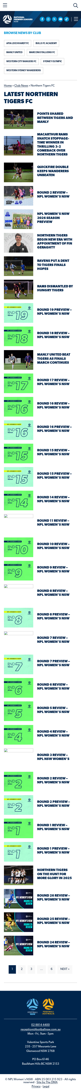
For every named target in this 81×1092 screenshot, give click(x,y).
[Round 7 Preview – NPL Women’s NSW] (18, 664)
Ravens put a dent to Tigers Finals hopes (53, 265)
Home (8, 85)
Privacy (36, 1086)
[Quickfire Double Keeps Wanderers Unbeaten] (18, 172)
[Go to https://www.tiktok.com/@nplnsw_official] (66, 19)
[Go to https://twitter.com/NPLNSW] (54, 19)
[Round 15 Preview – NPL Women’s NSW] (18, 477)
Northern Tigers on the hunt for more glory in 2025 (54, 874)
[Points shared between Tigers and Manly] (18, 119)
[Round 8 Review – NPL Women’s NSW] (18, 594)
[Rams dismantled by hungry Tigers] (18, 289)
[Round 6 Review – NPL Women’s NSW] (18, 687)
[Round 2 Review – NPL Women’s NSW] (18, 195)
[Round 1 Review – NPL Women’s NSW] (18, 828)
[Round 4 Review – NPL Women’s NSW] (18, 734)
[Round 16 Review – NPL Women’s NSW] (18, 406)
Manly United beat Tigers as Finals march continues (53, 358)
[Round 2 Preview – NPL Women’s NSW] (18, 805)
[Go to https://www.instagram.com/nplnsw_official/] (48, 19)
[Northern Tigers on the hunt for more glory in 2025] (18, 875)
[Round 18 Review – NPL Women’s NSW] (18, 336)
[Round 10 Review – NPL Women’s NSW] (18, 547)
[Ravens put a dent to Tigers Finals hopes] (18, 266)
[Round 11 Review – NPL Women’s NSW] (18, 524)
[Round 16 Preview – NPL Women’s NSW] (18, 430)
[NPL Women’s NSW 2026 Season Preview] (18, 219)
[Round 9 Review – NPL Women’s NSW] (18, 570)
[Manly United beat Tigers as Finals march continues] (18, 360)
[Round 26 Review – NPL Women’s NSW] (18, 898)
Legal (46, 1086)
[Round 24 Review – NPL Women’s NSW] (18, 945)
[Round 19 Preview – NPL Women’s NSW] (18, 313)
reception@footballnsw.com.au (41, 1029)
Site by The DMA (47, 1082)
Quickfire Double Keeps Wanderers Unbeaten (53, 171)
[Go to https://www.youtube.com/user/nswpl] (60, 19)
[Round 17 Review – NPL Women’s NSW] (18, 383)
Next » (64, 969)
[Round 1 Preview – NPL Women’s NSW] (18, 851)
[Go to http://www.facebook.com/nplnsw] (42, 19)
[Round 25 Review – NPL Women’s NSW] (18, 922)
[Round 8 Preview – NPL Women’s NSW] (18, 617)
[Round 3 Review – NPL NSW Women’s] (18, 758)
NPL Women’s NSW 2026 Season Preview (53, 218)
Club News (21, 85)
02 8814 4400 (40, 1025)
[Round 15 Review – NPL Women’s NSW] (18, 453)
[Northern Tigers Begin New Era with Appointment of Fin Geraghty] (18, 242)
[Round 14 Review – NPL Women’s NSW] (18, 500)
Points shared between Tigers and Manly (55, 118)
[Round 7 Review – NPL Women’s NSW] (18, 641)
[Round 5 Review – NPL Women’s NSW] (18, 711)
